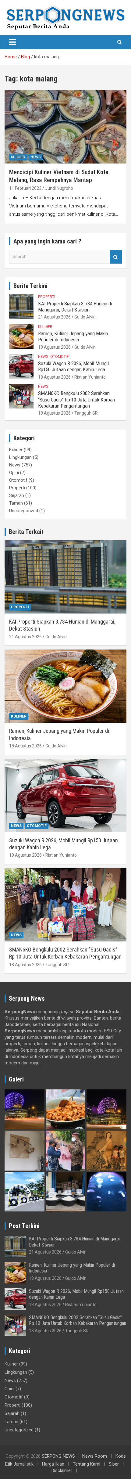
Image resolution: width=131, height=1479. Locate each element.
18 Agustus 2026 (54, 347)
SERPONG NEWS (58, 1456)
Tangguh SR (86, 413)
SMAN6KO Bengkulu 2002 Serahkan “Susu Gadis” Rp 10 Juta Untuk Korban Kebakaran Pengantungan (76, 399)
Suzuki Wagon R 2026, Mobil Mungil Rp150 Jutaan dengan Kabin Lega (73, 366)
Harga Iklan (53, 1464)
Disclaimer (61, 1470)
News (35, 157)
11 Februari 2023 (25, 188)
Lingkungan (20, 457)
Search (116, 257)
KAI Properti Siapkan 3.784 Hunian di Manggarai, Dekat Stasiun (75, 306)
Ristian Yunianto (90, 377)
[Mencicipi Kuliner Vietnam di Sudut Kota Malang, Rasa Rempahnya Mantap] (65, 127)
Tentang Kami (86, 1464)
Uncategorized (23, 510)
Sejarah (16, 495)
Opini (14, 472)
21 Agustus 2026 (54, 317)
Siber (114, 1464)
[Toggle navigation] (12, 42)
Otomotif (59, 356)
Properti (46, 297)
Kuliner (18, 157)
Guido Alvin (85, 317)
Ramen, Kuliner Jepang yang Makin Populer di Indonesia (73, 336)
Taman (16, 503)
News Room (94, 1456)
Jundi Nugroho (59, 188)
